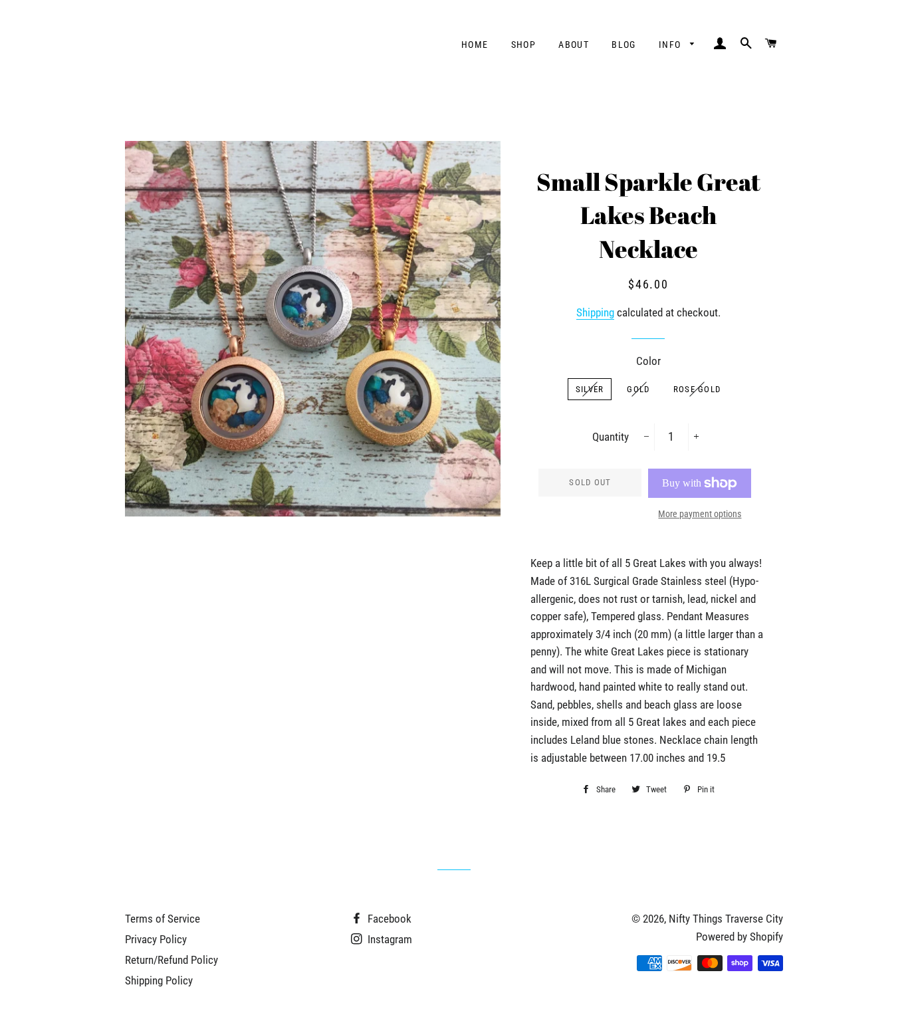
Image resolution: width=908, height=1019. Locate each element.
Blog (624, 44)
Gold (638, 389)
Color (648, 361)
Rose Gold (697, 389)
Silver (590, 389)
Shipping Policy (159, 980)
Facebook (388, 918)
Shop (523, 44)
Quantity (610, 436)
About (573, 44)
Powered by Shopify (739, 936)
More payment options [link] (699, 514)
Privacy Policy (156, 939)
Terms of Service (162, 918)
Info (671, 44)
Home (475, 44)
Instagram (388, 939)
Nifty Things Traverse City (726, 918)
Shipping (595, 312)
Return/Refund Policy (171, 959)
